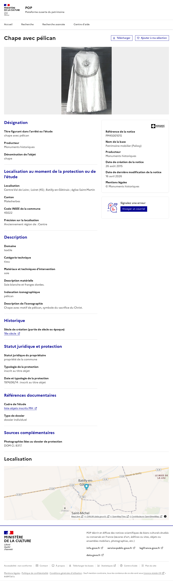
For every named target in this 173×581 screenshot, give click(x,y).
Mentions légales (12, 573)
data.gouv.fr (93, 555)
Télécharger (123, 38)
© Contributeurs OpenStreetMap (144, 516)
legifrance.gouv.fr (150, 548)
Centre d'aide (82, 24)
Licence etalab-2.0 (152, 573)
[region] (86, 493)
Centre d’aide (130, 565)
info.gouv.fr (93, 548)
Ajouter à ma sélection (154, 38)
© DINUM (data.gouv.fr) (95, 516)
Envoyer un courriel (133, 209)
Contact (44, 565)
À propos (60, 565)
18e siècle (10, 333)
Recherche (27, 24)
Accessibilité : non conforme (18, 565)
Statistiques (107, 565)
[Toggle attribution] (165, 516)
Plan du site (150, 565)
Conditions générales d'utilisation (66, 573)
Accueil (8, 24)
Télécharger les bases (83, 565)
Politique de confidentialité (35, 573)
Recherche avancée (53, 24)
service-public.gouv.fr (119, 548)
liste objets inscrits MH (18, 408)
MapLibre (75, 516)
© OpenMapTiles (118, 516)
